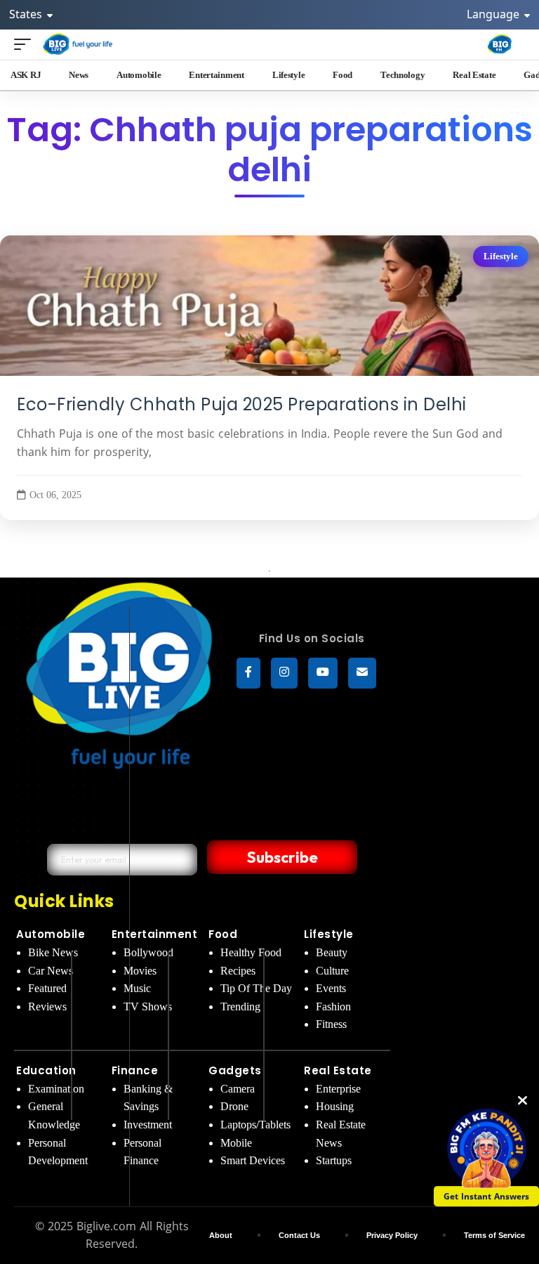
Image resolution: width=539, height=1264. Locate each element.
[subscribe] (362, 673)
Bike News (53, 952)
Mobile (236, 1143)
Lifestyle (501, 256)
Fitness (331, 1024)
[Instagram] (284, 673)
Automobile (50, 934)
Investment (148, 1125)
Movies (140, 971)
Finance (135, 1070)
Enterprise (338, 1089)
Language (494, 14)
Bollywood (148, 952)
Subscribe (282, 857)
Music (137, 988)
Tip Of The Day (256, 988)
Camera (237, 1089)
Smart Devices (252, 1160)
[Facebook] (248, 673)
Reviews (47, 1006)
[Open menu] (26, 44)
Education (46, 1070)
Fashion (333, 1006)
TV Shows (148, 1006)
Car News (50, 971)
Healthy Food (250, 952)
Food (222, 934)
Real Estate (338, 1070)
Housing (335, 1106)
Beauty (331, 952)
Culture (332, 971)
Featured (47, 988)
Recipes (237, 971)
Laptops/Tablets (255, 1125)
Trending (240, 1006)
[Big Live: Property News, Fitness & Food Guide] (78, 44)
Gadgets (235, 1070)
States (27, 14)
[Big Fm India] (500, 44)
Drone (234, 1106)
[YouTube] (323, 673)
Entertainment (155, 934)
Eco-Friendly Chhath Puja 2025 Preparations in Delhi (242, 404)
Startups (334, 1160)
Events (331, 988)
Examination (56, 1089)
